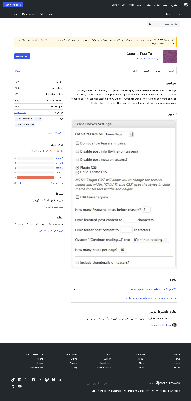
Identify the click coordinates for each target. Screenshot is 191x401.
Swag (73, 367)
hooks (18, 119)
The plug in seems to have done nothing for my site (150, 298)
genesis (37, 119)
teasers (19, 125)
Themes (142, 359)
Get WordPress (13, 5)
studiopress (29, 125)
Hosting (176, 363)
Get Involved (71, 354)
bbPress (38, 363)
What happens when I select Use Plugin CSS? (153, 289)
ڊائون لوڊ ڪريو (22, 56)
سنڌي (151, 383)
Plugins (142, 363)
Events (74, 359)
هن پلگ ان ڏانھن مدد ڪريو (50, 230)
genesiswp (27, 119)
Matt (39, 359)
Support (107, 359)
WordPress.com (34, 354)
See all (17, 183)
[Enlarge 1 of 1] (172, 122)
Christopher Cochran (145, 58)
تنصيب (146, 70)
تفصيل (171, 70)
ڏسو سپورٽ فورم (54, 206)
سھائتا (17, 70)
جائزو (158, 70)
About (177, 354)
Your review (57, 183)
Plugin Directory (172, 14)
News (177, 359)
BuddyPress (36, 367)
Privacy (176, 367)
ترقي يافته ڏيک (56, 132)
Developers (105, 363)
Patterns (142, 367)
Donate (72, 363)
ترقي (134, 70)
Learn (108, 354)
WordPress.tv (103, 367)
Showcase (141, 354)
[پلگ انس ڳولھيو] (150, 24)
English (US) (20, 112)
